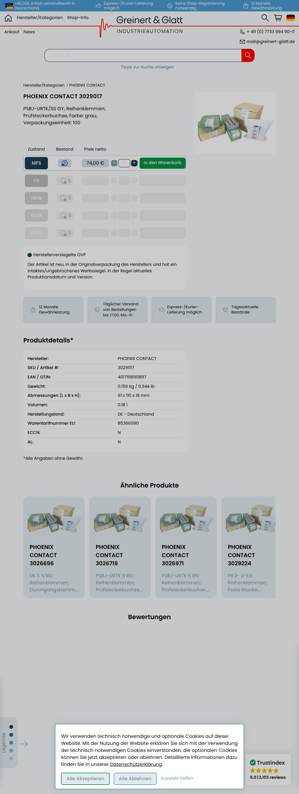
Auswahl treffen (177, 778)
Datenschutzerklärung (136, 764)
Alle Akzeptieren (86, 778)
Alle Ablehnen (135, 778)
